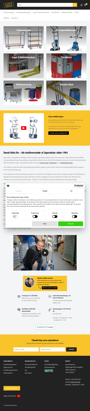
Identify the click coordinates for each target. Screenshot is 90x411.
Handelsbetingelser (10, 364)
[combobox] (45, 5)
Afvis (44, 223)
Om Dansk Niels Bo (31, 364)
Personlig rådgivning (51, 364)
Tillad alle (70, 223)
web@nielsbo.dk (75, 382)
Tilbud (77, 12)
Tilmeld (71, 349)
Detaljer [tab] (45, 191)
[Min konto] (81, 5)
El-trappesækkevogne (23, 12)
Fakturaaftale (8, 373)
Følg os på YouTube (10, 396)
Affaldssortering (67, 12)
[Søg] (75, 5)
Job (26, 370)
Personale (28, 373)
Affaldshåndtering (66, 163)
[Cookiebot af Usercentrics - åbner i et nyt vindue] (75, 186)
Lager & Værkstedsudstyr (41, 12)
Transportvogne (9, 12)
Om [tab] (71, 191)
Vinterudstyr (44, 163)
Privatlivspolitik (30, 367)
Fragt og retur (8, 367)
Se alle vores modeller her (58, 133)
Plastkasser (55, 12)
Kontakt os (14, 18)
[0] (85, 5)
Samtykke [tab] (19, 191)
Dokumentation (49, 367)
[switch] (35, 216)
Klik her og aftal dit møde (49, 287)
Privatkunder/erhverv (11, 370)
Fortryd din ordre (11, 388)
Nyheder (6, 18)
